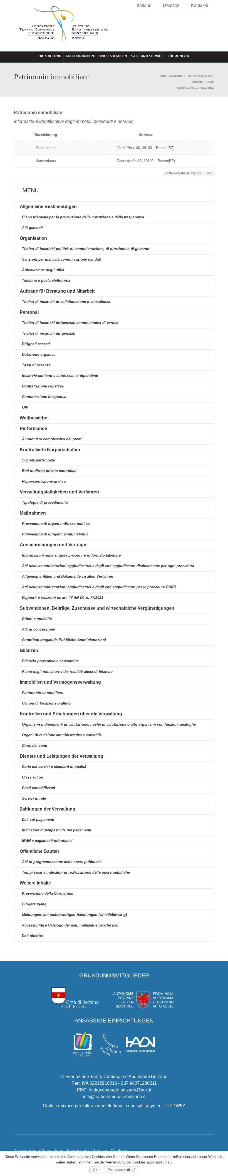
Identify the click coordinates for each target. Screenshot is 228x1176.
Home (163, 76)
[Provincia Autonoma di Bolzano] (143, 997)
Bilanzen (29, 650)
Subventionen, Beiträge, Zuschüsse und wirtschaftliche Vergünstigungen (97, 608)
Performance (33, 428)
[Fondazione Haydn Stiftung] (140, 1044)
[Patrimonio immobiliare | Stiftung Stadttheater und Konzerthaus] (64, 31)
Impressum (78, 1150)
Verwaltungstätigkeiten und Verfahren (59, 492)
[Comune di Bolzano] (75, 997)
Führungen (178, 56)
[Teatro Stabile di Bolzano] (82, 1044)
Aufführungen (79, 56)
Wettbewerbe (33, 418)
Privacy (99, 1150)
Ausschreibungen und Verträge (53, 544)
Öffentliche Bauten (39, 851)
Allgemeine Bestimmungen (48, 206)
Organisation (33, 238)
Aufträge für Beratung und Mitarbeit (57, 291)
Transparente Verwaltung (191, 76)
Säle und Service (147, 56)
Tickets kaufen (112, 56)
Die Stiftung (50, 56)
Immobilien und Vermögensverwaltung (60, 682)
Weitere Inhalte (35, 883)
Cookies (119, 1150)
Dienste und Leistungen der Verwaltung (61, 756)
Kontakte (199, 5)
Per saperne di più (121, 1170)
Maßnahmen (33, 513)
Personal (29, 312)
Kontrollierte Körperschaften (50, 449)
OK (95, 1170)
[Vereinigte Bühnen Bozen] (110, 1044)
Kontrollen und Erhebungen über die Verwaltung (71, 713)
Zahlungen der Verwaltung (47, 809)
